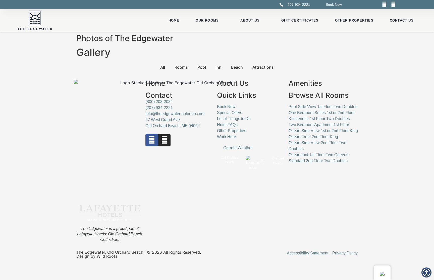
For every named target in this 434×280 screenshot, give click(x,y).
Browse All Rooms (319, 95)
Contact (158, 95)
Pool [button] (201, 67)
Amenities (305, 83)
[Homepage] (34, 20)
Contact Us (402, 20)
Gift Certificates (299, 20)
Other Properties (354, 20)
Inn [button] (218, 67)
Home (174, 20)
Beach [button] (237, 67)
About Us (250, 20)
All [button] (162, 67)
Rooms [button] (181, 67)
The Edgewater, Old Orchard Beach (109, 252)
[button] (426, 272)
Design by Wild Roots (96, 256)
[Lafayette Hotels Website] (109, 213)
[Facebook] (384, 4)
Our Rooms (207, 20)
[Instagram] (393, 4)
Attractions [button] (263, 67)
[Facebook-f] (151, 140)
